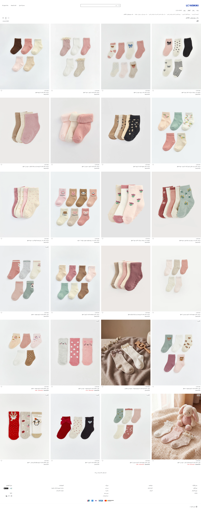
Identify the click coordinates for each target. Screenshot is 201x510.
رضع (185, 10)
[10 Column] (3, 18)
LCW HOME (179, 10)
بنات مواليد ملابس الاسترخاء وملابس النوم (157, 14)
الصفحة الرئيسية (195, 14)
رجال (193, 10)
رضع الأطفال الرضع (186, 14)
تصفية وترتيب (6, 21)
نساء (198, 10)
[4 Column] (5, 18)
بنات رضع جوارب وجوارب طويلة (141, 14)
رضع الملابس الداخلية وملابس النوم (174, 14)
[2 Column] (8, 18)
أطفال (189, 10)
